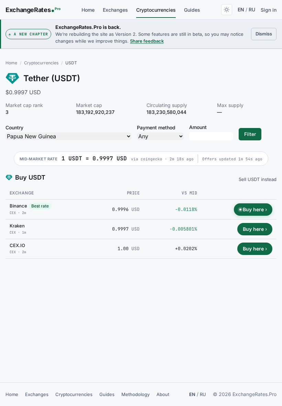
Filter (250, 134)
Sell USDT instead (257, 179)
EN (241, 9)
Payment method (156, 127)
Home (88, 10)
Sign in (268, 10)
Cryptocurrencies (156, 10)
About (162, 394)
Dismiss (266, 33)
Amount (198, 127)
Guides (192, 10)
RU (252, 9)
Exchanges (115, 10)
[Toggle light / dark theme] (226, 9)
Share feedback (147, 41)
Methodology (135, 394)
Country (14, 127)
